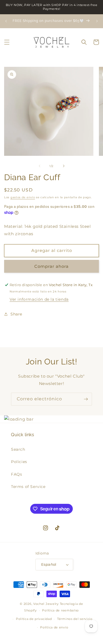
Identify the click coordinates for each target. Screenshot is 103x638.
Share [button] (16, 314)
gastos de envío (22, 197)
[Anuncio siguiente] (97, 21)
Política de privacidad (34, 619)
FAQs (16, 474)
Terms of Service (28, 486)
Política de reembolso (60, 610)
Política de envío (54, 627)
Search (18, 449)
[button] (7, 42)
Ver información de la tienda (39, 299)
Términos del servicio (75, 619)
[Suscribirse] (86, 399)
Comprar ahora (51, 266)
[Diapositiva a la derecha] (64, 166)
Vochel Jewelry (46, 604)
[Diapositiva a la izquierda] (40, 166)
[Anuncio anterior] (6, 21)
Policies (19, 461)
